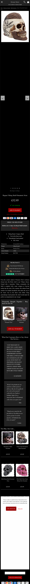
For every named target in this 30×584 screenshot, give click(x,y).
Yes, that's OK (11, 508)
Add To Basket (15, 210)
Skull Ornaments (13, 8)
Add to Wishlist (11, 214)
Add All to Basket (15, 329)
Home (2, 8)
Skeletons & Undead (7, 8)
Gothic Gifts (15, 2)
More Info (20, 508)
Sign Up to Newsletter (15, 577)
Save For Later (19, 214)
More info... (15, 228)
